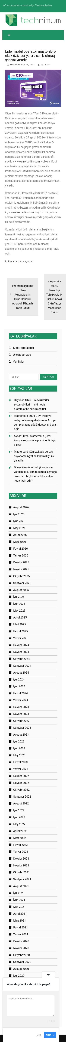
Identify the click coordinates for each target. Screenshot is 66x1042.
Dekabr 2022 (21, 776)
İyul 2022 (18, 810)
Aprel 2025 (20, 617)
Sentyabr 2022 (22, 796)
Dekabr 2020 (21, 941)
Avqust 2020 (21, 968)
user (47, 64)
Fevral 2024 (20, 693)
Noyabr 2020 (21, 948)
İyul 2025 (18, 597)
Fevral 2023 (20, 762)
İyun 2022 (19, 817)
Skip (38, 1034)
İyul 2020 (18, 975)
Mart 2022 (19, 838)
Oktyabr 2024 (21, 659)
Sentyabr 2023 (22, 727)
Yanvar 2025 (20, 638)
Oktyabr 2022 (21, 789)
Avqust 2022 (21, 803)
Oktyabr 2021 (21, 872)
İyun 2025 (19, 603)
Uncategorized (26, 261)
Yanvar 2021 (20, 934)
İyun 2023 (19, 748)
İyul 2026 (18, 514)
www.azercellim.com (27, 161)
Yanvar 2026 (20, 555)
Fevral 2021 (20, 927)
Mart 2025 (19, 624)
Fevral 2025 (20, 631)
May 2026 (19, 528)
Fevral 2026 (20, 548)
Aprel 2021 (20, 913)
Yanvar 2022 (20, 851)
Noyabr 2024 (21, 652)
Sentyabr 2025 (22, 583)
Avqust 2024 (21, 672)
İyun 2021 (19, 900)
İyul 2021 (18, 893)
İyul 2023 (18, 741)
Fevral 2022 (20, 844)
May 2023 (19, 755)
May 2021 (19, 906)
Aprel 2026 (20, 535)
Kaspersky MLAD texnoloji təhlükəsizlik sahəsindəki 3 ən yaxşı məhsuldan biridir (54, 297)
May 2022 (19, 824)
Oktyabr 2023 (21, 721)
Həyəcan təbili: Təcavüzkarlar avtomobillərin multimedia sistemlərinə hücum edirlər (31, 404)
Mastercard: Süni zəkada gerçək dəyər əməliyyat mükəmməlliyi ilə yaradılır (34, 456)
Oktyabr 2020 (21, 955)
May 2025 (19, 610)
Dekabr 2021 (21, 858)
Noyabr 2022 (21, 783)
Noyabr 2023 (21, 714)
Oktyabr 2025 (21, 576)
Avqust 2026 (21, 507)
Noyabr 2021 (21, 865)
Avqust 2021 (21, 886)
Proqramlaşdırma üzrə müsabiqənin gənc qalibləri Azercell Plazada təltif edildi (22, 297)
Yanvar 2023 (20, 769)
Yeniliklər (18, 361)
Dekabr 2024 (21, 645)
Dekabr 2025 (21, 562)
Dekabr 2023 (21, 707)
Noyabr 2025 (21, 569)
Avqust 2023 (21, 734)
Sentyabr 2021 (22, 879)
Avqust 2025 (21, 590)
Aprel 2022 (20, 831)
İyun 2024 (19, 686)
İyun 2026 (19, 521)
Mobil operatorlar (23, 348)
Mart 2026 (19, 541)
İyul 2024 (18, 679)
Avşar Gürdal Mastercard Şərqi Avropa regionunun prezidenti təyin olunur (35, 440)
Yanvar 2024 (20, 700)
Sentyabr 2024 (22, 665)
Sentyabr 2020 (22, 962)
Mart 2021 (19, 920)
